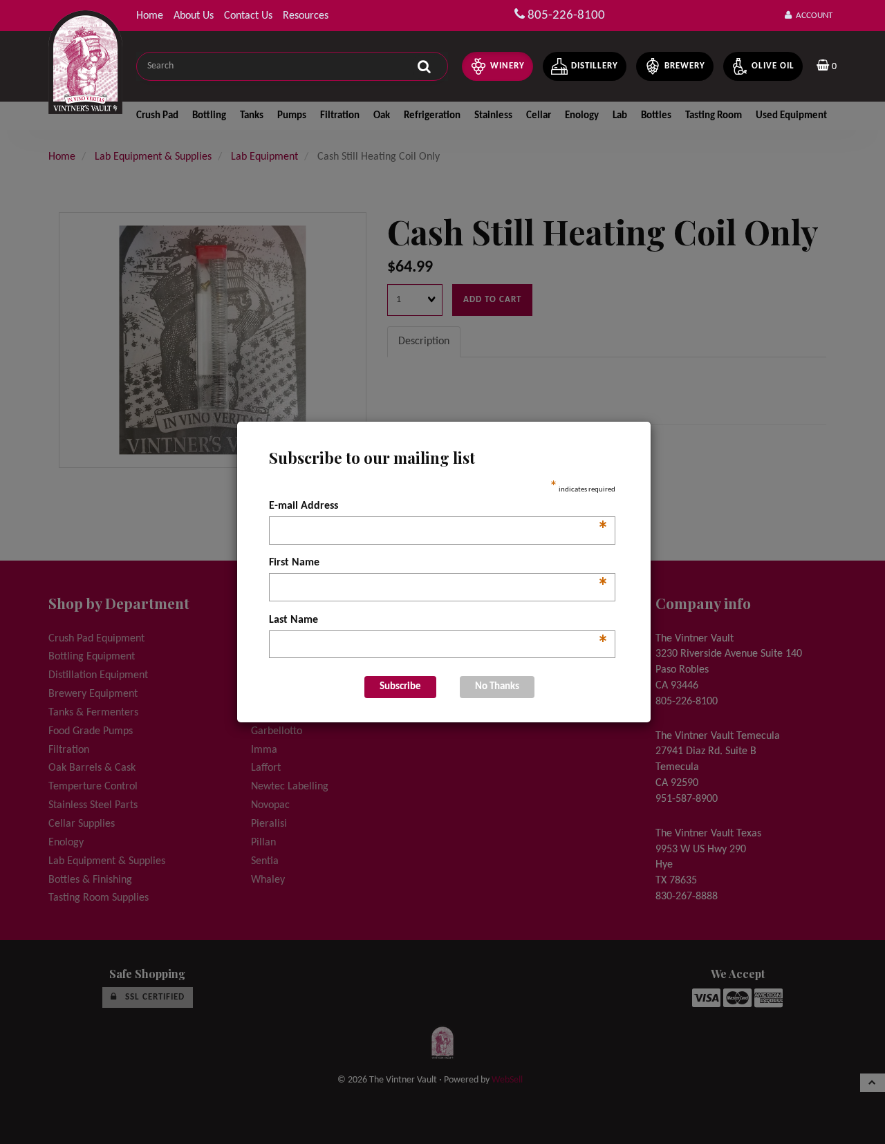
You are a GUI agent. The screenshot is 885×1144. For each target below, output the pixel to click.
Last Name (438, 621)
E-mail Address (438, 507)
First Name (438, 564)
